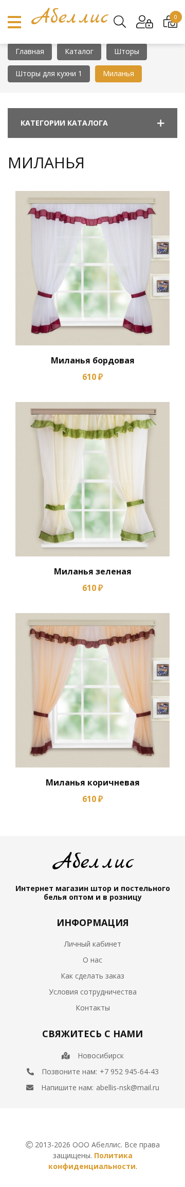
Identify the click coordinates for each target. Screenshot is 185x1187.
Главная (29, 51)
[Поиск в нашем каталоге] (120, 22)
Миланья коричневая (93, 782)
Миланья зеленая (93, 571)
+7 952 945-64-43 (129, 1071)
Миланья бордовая (93, 360)
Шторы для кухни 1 (48, 73)
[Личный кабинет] (144, 22)
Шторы (126, 51)
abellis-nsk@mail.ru (127, 1087)
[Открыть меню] (14, 22)
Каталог (79, 51)
